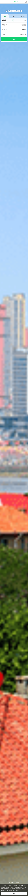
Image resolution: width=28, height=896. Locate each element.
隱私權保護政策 (16, 890)
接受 (14, 893)
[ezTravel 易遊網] (14, 1)
